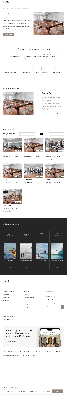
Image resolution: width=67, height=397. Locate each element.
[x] (52, 299)
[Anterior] (54, 114)
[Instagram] (49, 299)
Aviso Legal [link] (4, 352)
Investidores (5, 310)
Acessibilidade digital (59, 352)
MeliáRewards (6, 294)
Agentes (26, 313)
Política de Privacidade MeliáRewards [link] (24, 352)
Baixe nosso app (12, 341)
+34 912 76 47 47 (49, 291)
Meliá (4, 8)
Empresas (26, 310)
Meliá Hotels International (8, 291)
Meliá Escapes (6, 297)
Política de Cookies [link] (37, 352)
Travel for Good (6, 313)
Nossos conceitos (7, 306)
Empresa (26, 304)
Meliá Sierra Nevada (24, 8)
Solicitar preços (8, 34)
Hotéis (7, 8)
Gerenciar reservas (28, 291)
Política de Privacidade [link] (11, 352)
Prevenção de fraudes (8, 319)
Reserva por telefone (29, 297)
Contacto (48, 288)
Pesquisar (58, 391)
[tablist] (33, 387)
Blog (4, 303)
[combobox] (57, 2)
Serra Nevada (16, 8)
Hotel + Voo (26, 294)
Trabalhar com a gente (8, 316)
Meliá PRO (26, 307)
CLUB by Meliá (6, 300)
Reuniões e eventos (28, 317)
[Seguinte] (62, 114)
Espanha (11, 8)
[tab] (6, 387)
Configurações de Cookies (49, 352)
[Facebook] (46, 299)
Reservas (26, 288)
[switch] (41, 134)
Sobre (4, 288)
